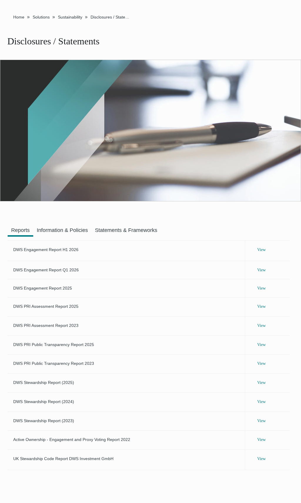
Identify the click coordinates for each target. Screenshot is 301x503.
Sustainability (70, 17)
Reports (20, 230)
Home (18, 17)
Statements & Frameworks (126, 230)
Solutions (41, 17)
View (261, 250)
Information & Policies (62, 230)
